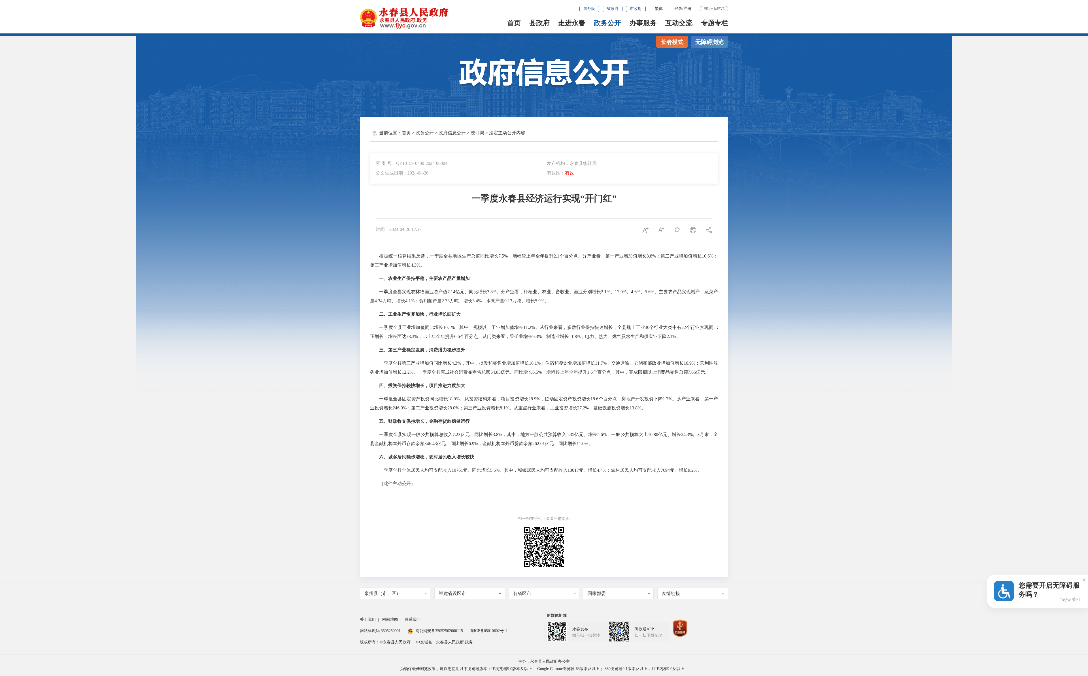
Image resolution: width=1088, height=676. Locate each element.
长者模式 (672, 42)
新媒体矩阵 (557, 615)
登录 (678, 9)
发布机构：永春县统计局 (572, 163)
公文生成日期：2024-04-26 (402, 173)
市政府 (636, 9)
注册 (687, 9)
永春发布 (580, 629)
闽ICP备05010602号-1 (488, 631)
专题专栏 (714, 23)
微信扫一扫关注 (586, 635)
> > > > (463, 132)
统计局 (477, 132)
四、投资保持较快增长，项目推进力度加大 (422, 385)
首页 (514, 23)
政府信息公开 (452, 132)
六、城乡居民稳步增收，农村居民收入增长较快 (426, 456)
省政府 (613, 9)
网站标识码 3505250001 (380, 631)
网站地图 (390, 619)
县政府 (539, 23)
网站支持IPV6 (714, 9)
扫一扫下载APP (648, 635)
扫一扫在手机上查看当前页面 (544, 518)
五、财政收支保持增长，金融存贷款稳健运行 (424, 421)
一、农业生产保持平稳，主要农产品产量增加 (424, 278)
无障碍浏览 (709, 42)
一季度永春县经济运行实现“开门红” (544, 198)
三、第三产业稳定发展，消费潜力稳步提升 (422, 349)
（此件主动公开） (392, 483)
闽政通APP (644, 629)
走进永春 (571, 23)
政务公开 (607, 23)
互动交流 (678, 23)
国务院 (589, 9)
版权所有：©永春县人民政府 (385, 642)
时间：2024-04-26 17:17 (399, 229)
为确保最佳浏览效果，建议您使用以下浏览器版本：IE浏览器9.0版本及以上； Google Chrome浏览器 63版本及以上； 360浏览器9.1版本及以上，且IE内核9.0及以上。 (544, 669)
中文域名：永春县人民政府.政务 (444, 642)
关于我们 (368, 619)
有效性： (560, 173)
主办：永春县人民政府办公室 (544, 661)
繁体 (659, 9)
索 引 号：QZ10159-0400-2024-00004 (411, 163)
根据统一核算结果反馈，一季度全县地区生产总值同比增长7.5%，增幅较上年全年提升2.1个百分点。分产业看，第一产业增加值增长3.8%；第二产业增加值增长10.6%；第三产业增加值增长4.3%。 (544, 260)
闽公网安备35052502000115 (439, 631)
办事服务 (643, 23)
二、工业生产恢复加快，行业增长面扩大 (420, 314)
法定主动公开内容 (507, 132)
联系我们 (412, 619)
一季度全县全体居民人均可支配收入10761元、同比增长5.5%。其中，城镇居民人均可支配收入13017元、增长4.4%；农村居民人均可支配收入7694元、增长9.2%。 (536, 470)
